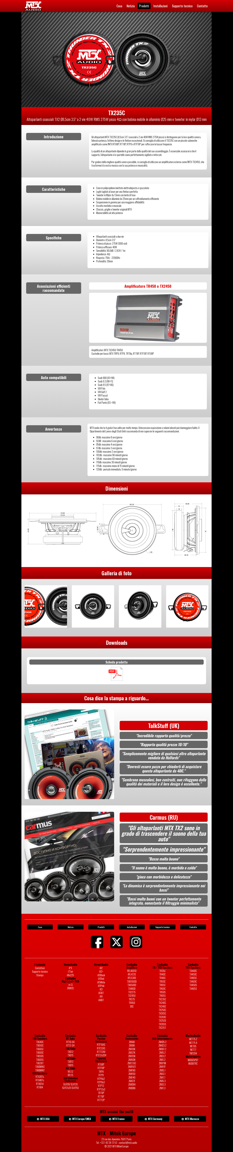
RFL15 (70, 1075)
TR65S (162, 995)
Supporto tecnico (182, 5)
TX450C (193, 974)
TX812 (70, 1061)
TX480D (132, 988)
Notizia (131, 5)
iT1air (70, 971)
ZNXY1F (162, 1066)
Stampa (39, 975)
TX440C (193, 971)
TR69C (162, 988)
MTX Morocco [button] (191, 1119)
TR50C (162, 981)
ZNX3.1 (162, 1074)
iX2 (101, 968)
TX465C (193, 978)
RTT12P (101, 1100)
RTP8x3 (101, 1082)
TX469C (193, 981)
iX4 (101, 996)
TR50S (162, 992)
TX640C (40, 1042)
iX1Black (101, 975)
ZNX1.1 (162, 1077)
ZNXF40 (131, 1077)
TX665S (40, 1059)
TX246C (162, 1006)
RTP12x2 (101, 1089)
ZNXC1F (132, 1081)
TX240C (162, 1002)
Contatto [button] (193, 927)
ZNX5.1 (162, 1070)
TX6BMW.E (40, 1066)
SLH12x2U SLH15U (70, 1088)
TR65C (162, 985)
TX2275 (132, 992)
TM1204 (193, 1053)
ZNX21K (131, 1052)
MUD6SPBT (193, 1060)
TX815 (70, 1065)
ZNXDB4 (132, 1084)
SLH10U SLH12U (70, 1084)
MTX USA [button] (45, 1119)
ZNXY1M (162, 1063)
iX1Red (101, 978)
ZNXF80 (131, 1070)
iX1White (101, 982)
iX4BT (101, 1000)
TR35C (162, 971)
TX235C (162, 999)
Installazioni (160, 5)
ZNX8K (132, 1045)
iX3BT (101, 993)
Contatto (202, 5)
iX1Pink (101, 986)
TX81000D (132, 981)
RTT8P (101, 1096)
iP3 (70, 968)
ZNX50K (131, 1059)
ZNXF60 (131, 1074)
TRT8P (101, 1093)
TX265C (162, 1013)
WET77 (193, 1049)
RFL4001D (131, 971)
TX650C (40, 1045)
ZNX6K (132, 1042)
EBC (132, 1006)
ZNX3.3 (162, 1084)
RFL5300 (132, 978)
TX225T (162, 1027)
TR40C (162, 974)
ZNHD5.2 (162, 1042)
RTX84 (40, 1087)
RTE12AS (101, 1048)
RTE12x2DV (101, 1055)
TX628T (40, 1063)
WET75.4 (193, 1042)
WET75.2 (193, 1039)
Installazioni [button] (132, 927)
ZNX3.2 (162, 1056)
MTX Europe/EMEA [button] (81, 1119)
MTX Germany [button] (154, 1119)
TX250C (162, 1010)
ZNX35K (131, 1056)
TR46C (162, 978)
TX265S (162, 1024)
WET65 (193, 1046)
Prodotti (144, 5)
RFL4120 (132, 974)
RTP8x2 (101, 1078)
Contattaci (40, 968)
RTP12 (101, 1085)
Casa (119, 5)
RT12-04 (70, 1045)
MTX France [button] (118, 1119)
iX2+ (101, 971)
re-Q (70, 984)
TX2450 (132, 995)
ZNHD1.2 (162, 1049)
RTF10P (101, 1068)
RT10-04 (70, 1042)
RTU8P (101, 1064)
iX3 (101, 989)
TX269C (162, 1017)
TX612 (70, 1052)
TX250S (162, 1020)
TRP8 (101, 1071)
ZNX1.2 (162, 1059)
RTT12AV (101, 1052)
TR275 (132, 999)
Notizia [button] (70, 927)
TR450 (132, 1002)
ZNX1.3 (162, 1088)
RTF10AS (101, 1044)
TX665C (40, 1049)
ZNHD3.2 (162, 1045)
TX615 (70, 1055)
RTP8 (101, 1075)
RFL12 (70, 1071)
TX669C (40, 1052)
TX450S (193, 985)
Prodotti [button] (101, 927)
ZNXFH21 (132, 1066)
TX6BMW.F (40, 1070)
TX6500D (131, 985)
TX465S (193, 988)
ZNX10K (131, 1049)
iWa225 (70, 975)
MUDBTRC (193, 1063)
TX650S (40, 1056)
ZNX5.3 (162, 1081)
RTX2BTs (40, 1076)
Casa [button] (40, 927)
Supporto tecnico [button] (162, 927)
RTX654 (40, 1084)
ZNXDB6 (132, 1088)
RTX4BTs (40, 1080)
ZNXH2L (70, 988)
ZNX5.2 (162, 1052)
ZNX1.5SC (131, 1063)
